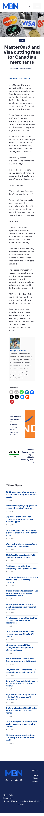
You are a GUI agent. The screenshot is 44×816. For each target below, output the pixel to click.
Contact (35, 781)
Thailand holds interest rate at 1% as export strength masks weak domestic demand (22, 593)
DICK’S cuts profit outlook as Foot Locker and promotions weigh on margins (21, 724)
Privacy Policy (8, 795)
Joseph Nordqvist (25, 68)
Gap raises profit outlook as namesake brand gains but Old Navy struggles (20, 519)
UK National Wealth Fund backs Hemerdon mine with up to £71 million (20, 634)
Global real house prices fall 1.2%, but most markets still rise (21, 556)
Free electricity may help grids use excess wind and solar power (21, 506)
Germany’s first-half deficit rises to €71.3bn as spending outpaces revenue (22, 683)
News (22, 40)
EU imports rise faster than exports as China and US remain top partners (22, 579)
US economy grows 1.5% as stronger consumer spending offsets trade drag (19, 647)
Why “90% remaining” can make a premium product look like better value (21, 532)
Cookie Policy (8, 798)
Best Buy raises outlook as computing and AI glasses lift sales (21, 567)
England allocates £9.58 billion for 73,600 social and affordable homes (21, 710)
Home (35, 775)
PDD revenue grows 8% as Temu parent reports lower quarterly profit (20, 737)
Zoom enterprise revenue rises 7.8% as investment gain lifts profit (21, 659)
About (35, 778)
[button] (29, 6)
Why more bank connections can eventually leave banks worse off (21, 671)
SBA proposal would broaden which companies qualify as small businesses (21, 606)
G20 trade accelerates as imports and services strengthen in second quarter (21, 494)
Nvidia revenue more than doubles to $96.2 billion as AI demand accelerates (21, 620)
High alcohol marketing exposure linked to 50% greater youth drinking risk (21, 696)
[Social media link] (6, 780)
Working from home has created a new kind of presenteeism (21, 545)
